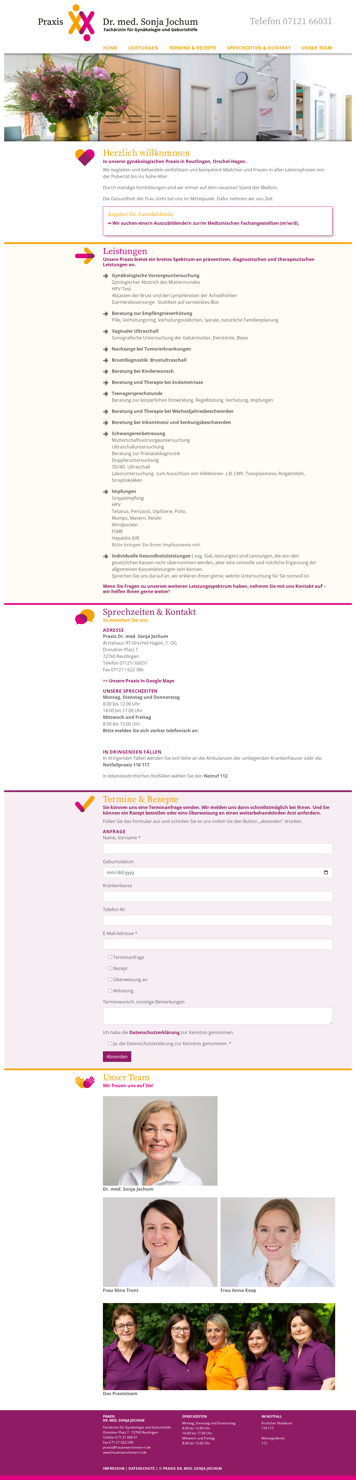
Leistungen (143, 48)
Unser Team (316, 48)
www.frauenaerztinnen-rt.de (125, 1452)
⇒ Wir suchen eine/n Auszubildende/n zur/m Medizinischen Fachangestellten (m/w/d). (203, 223)
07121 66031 (307, 21)
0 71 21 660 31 (126, 1437)
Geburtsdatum (118, 862)
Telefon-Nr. (114, 909)
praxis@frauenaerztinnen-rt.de (127, 1447)
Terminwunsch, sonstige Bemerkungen (144, 1002)
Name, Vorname (122, 838)
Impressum (113, 1468)
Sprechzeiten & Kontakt (259, 48)
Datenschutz (141, 1468)
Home (110, 48)
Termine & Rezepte (193, 48)
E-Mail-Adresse (120, 933)
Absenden (117, 1057)
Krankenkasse (117, 885)
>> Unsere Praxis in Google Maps (138, 681)
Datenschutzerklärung (155, 1032)
